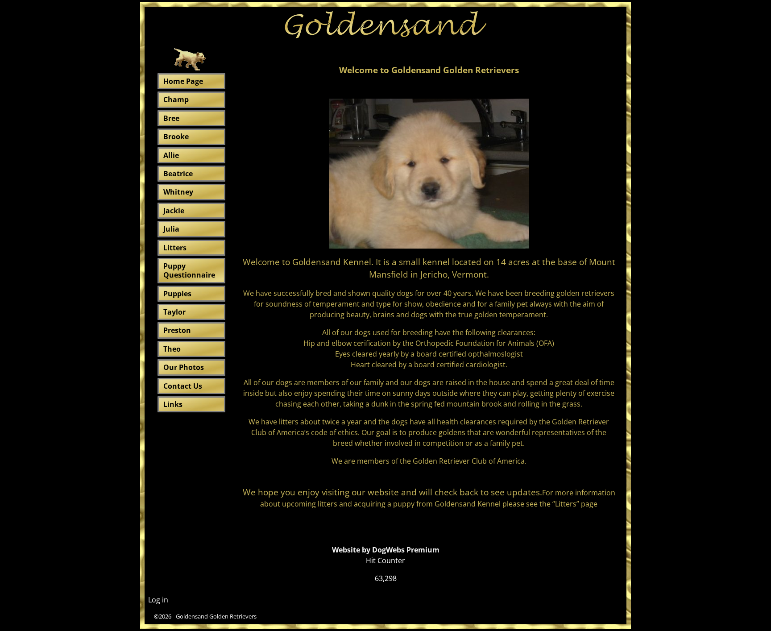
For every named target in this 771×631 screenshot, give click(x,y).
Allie (171, 155)
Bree (171, 118)
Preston (177, 330)
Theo (172, 349)
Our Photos (183, 367)
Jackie (173, 211)
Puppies (177, 294)
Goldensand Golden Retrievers (216, 616)
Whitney (178, 192)
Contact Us (182, 386)
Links (172, 404)
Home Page (183, 81)
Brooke (176, 136)
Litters (175, 248)
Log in (158, 600)
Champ (176, 99)
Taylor (174, 312)
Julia (171, 229)
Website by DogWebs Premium (385, 550)
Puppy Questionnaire (189, 270)
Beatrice (178, 174)
